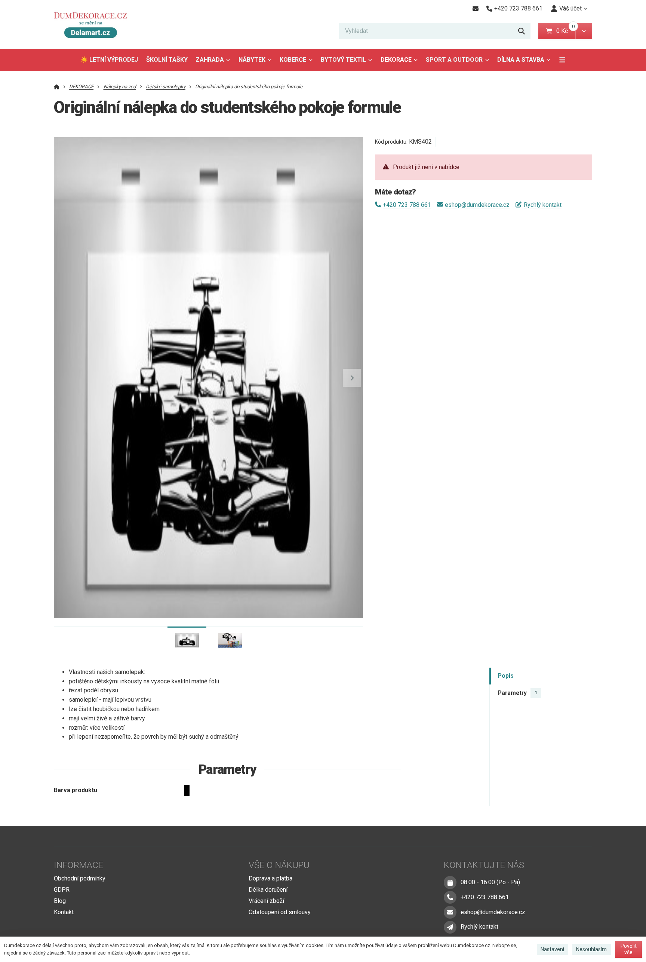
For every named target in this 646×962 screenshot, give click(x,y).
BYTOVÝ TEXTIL (343, 59)
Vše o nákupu (279, 865)
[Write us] (450, 927)
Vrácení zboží (266, 900)
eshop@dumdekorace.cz (477, 204)
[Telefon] (450, 897)
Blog (60, 900)
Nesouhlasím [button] (591, 949)
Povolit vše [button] (629, 949)
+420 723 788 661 (407, 204)
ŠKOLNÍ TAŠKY (167, 59)
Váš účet (570, 8)
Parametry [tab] (517, 692)
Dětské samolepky (165, 86)
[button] (583, 31)
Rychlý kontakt (542, 204)
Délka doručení (268, 889)
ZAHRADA (210, 59)
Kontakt (64, 912)
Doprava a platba (270, 878)
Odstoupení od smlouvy (280, 912)
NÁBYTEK (252, 59)
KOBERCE (293, 59)
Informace (78, 865)
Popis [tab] (506, 676)
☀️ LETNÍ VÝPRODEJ (109, 59)
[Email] (475, 8)
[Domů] (94, 24)
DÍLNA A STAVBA (520, 59)
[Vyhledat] (521, 31)
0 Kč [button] (565, 31)
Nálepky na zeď (120, 86)
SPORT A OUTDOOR (454, 59)
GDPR (62, 889)
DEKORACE (396, 59)
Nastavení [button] (552, 949)
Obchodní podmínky (79, 878)
